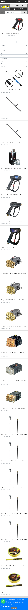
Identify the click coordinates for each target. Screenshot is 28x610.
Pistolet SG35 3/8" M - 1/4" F (8, 247)
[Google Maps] (21, 2)
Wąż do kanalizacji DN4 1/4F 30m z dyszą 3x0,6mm (14, 539)
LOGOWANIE (19, 9)
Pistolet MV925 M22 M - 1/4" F (10, 33)
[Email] (25, 2)
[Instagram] (19, 2)
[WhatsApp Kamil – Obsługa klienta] (3, 601)
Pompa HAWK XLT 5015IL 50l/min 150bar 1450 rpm (13, 300)
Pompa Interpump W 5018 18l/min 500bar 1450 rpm (14, 408)
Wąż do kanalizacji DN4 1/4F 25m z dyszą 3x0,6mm (14, 513)
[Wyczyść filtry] (4, 42)
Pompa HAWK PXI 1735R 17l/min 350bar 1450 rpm (13, 273)
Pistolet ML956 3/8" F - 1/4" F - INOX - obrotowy (12, 195)
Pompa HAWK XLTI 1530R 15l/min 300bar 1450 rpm (13, 326)
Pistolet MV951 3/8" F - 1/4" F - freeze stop (11, 221)
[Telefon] (23, 2)
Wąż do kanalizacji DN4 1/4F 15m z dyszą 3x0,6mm (14, 460)
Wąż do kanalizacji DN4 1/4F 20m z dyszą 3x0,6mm (14, 487)
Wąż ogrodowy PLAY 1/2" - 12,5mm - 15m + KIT (12, 566)
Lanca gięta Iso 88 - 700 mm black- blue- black (12, 90)
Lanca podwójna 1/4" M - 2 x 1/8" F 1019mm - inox (13, 142)
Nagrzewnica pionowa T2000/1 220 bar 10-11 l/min (13, 168)
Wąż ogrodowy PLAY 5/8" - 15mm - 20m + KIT (12, 592)
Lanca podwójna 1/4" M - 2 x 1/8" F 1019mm (12, 116)
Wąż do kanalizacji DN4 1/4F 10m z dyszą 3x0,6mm (14, 434)
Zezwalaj (14, 608)
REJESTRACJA (19, 5)
